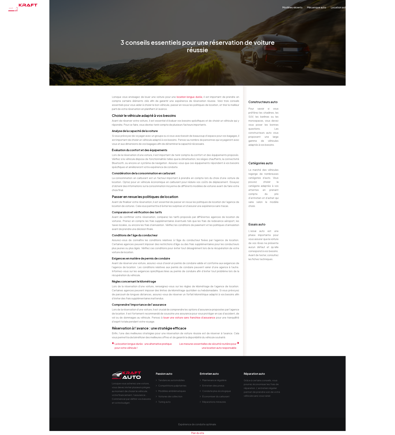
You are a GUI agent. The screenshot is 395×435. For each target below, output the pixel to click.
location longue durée (189, 96)
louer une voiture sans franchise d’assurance (189, 317)
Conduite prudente (363, 7)
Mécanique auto (316, 7)
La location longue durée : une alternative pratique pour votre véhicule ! (143, 345)
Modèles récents (292, 7)
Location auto (339, 7)
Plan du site (197, 433)
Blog (382, 7)
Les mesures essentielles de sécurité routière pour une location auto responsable (207, 345)
